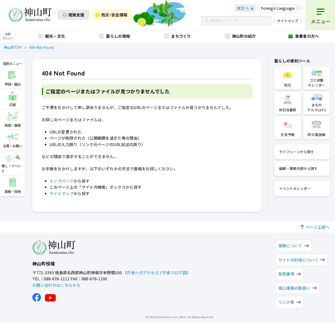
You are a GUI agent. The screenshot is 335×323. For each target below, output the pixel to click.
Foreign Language (278, 8)
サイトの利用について (298, 260)
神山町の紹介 (244, 36)
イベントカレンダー (295, 188)
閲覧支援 (76, 15)
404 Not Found (41, 47)
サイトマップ (287, 20)
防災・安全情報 (114, 15)
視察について (290, 245)
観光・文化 (55, 36)
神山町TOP (13, 47)
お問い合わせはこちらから (56, 285)
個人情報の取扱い (294, 288)
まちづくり (181, 36)
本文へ (243, 8)
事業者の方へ (307, 36)
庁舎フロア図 (174, 272)
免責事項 (286, 274)
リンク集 (286, 302)
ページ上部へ (318, 227)
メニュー (320, 21)
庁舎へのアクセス (143, 272)
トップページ (62, 181)
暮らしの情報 (118, 36)
